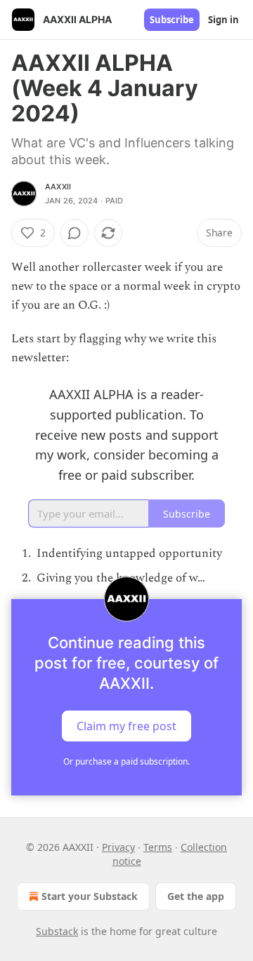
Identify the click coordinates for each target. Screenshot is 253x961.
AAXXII (58, 186)
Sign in (223, 19)
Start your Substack (89, 896)
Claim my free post (126, 726)
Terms (157, 847)
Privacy (118, 847)
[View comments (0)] (74, 233)
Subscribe (172, 19)
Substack (57, 931)
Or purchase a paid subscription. (126, 761)
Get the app (195, 896)
